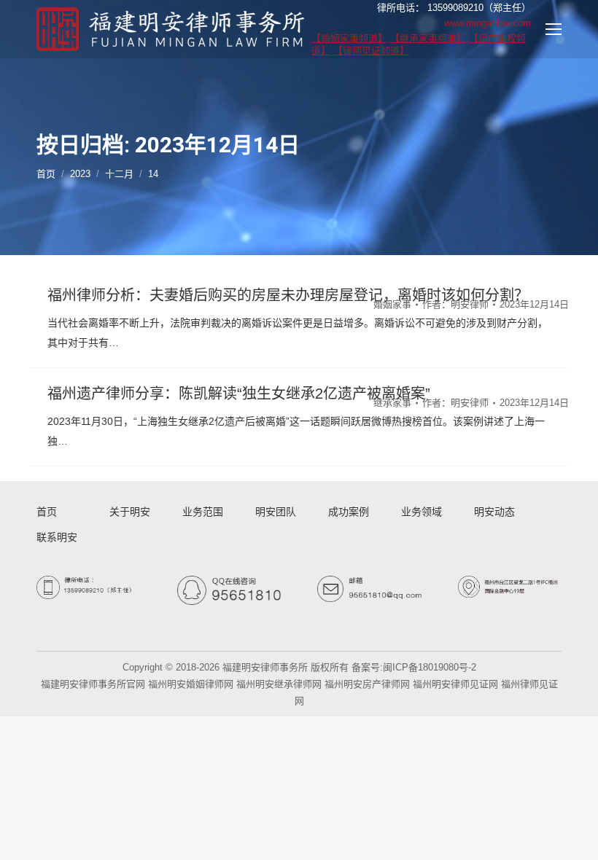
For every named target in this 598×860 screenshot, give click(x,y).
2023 (80, 173)
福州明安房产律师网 (367, 684)
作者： (455, 304)
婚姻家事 (392, 304)
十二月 (119, 173)
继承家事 (392, 402)
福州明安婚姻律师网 (190, 684)
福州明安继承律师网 (279, 684)
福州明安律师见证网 (455, 684)
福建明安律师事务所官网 (93, 684)
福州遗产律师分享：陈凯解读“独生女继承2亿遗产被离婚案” (238, 394)
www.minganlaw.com (487, 22)
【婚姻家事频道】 (349, 38)
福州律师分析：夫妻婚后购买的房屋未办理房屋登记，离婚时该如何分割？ (288, 295)
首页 (45, 173)
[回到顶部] (575, 837)
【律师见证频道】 (371, 50)
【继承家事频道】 (428, 38)
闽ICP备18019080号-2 (429, 667)
